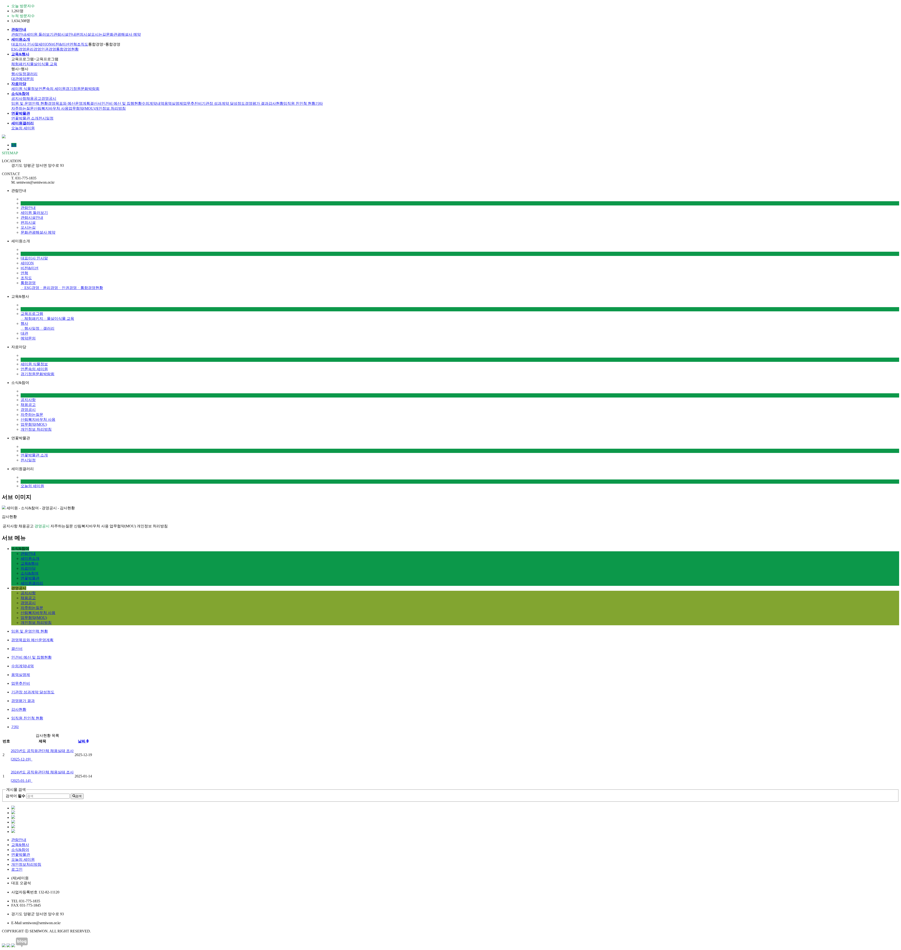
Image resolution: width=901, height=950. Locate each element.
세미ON (45, 44)
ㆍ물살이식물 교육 (58, 319)
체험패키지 (20, 64)
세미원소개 (30, 558)
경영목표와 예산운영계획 (69, 103)
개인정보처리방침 (26, 864)
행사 (24, 323)
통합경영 (28, 283)
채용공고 (33, 98)
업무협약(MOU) (82, 108)
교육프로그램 (32, 314)
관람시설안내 (64, 34)
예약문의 (26, 79)
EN (13, 145)
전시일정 (45, 118)
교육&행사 (29, 563)
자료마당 (28, 568)
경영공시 (48, 98)
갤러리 (32, 74)
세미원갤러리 (32, 583)
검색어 (15, 796)
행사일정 (18, 74)
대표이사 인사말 (24, 44)
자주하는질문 (22, 108)
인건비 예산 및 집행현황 (121, 103)
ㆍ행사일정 (30, 328)
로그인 (17, 869)
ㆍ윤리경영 (48, 288)
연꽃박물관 (30, 578)
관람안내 (18, 34)
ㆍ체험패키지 (32, 319)
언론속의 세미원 (52, 89)
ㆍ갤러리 (46, 328)
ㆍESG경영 (30, 288)
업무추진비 (192, 103)
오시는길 (98, 34)
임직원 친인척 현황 (299, 103)
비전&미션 (60, 44)
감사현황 (275, 103)
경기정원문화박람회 (82, 89)
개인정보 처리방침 (110, 108)
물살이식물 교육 (43, 64)
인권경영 (48, 49)
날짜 (82, 741)
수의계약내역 (153, 103)
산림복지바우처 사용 (51, 108)
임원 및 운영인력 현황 (29, 103)
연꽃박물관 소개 (24, 118)
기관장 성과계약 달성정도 (223, 103)
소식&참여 (29, 573)
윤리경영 (33, 49)
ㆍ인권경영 (67, 288)
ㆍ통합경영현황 (90, 288)
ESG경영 (18, 49)
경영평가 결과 (256, 103)
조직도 (82, 44)
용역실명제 (173, 103)
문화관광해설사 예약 (123, 34)
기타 (319, 103)
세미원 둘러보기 (39, 34)
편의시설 (83, 34)
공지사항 (18, 98)
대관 (15, 79)
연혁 (73, 44)
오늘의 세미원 (23, 128)
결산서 (95, 103)
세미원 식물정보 (24, 89)
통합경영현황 (67, 49)
